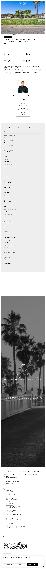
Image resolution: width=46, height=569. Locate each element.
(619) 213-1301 (9, 525)
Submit (23, 394)
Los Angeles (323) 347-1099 (13, 481)
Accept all (32, 564)
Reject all (9, 564)
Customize (21, 564)
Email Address (7, 539)
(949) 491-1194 (9, 518)
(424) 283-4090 (9, 511)
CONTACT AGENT (23, 118)
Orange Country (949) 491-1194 (15, 485)
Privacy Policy (7, 400)
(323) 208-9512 (23, 105)
